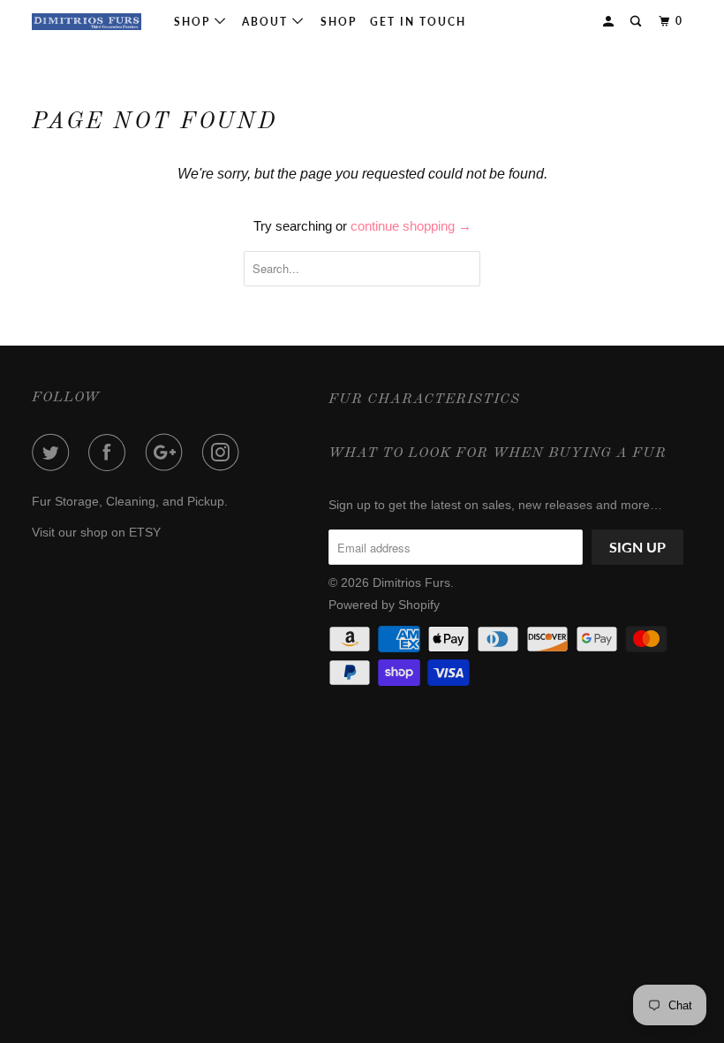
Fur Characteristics (424, 399)
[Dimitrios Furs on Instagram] (224, 452)
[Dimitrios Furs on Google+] (168, 452)
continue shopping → (411, 225)
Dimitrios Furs (411, 582)
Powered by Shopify (384, 605)
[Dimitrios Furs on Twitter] (54, 452)
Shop (194, 21)
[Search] (637, 21)
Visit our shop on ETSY (96, 532)
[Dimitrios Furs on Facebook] (110, 452)
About (267, 21)
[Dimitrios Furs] (86, 21)
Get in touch (418, 21)
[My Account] (610, 21)
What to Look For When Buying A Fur (497, 453)
